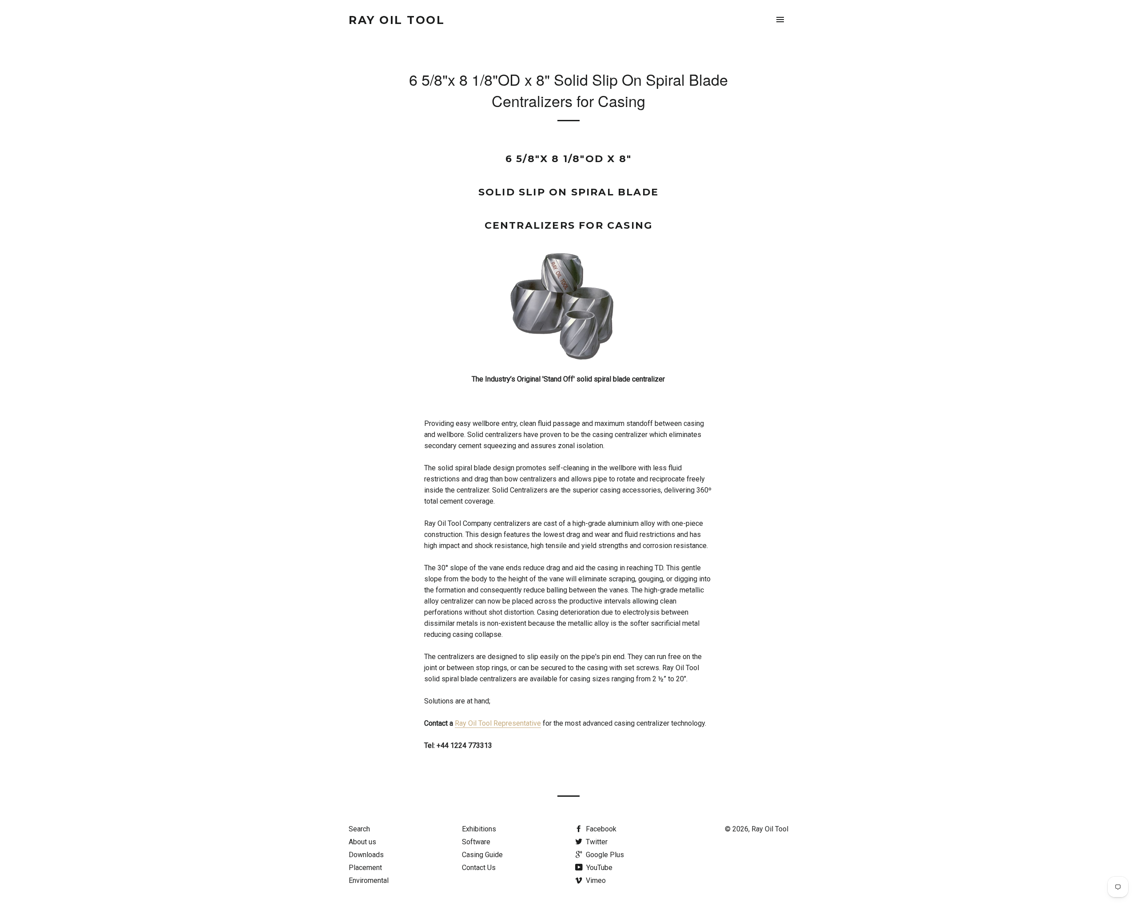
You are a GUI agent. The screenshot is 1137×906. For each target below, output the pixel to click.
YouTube (598, 867)
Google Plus (604, 854)
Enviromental (369, 880)
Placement (365, 867)
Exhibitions (479, 829)
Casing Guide (482, 854)
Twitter (596, 842)
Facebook (600, 829)
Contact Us (479, 867)
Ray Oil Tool (397, 20)
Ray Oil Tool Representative (498, 723)
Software (476, 842)
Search (359, 829)
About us (362, 842)
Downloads (366, 854)
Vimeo (595, 880)
